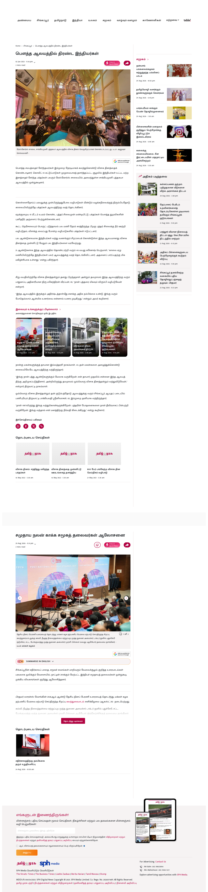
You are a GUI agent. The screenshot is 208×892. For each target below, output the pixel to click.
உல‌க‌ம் (92, 20)
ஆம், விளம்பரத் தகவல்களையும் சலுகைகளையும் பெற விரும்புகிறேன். (52, 845)
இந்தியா (77, 20)
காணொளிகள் (151, 20)
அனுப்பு (27, 852)
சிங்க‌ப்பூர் (43, 20)
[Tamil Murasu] (26, 863)
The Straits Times (25, 874)
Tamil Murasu (92, 874)
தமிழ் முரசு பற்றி (24, 883)
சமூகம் (107, 20)
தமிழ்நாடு (60, 20)
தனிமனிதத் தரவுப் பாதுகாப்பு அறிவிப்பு (54, 840)
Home (18, 45)
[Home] (49, 863)
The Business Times (44, 874)
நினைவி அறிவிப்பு (127, 883)
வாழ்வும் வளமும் (127, 20)
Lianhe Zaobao (63, 874)
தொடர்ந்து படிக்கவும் (73, 721)
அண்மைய (24, 20)
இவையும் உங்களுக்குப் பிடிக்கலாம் (37, 309)
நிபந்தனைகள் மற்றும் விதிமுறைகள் (53, 883)
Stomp (103, 874)
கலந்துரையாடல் (75, 702)
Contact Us (160, 862)
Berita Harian (77, 874)
